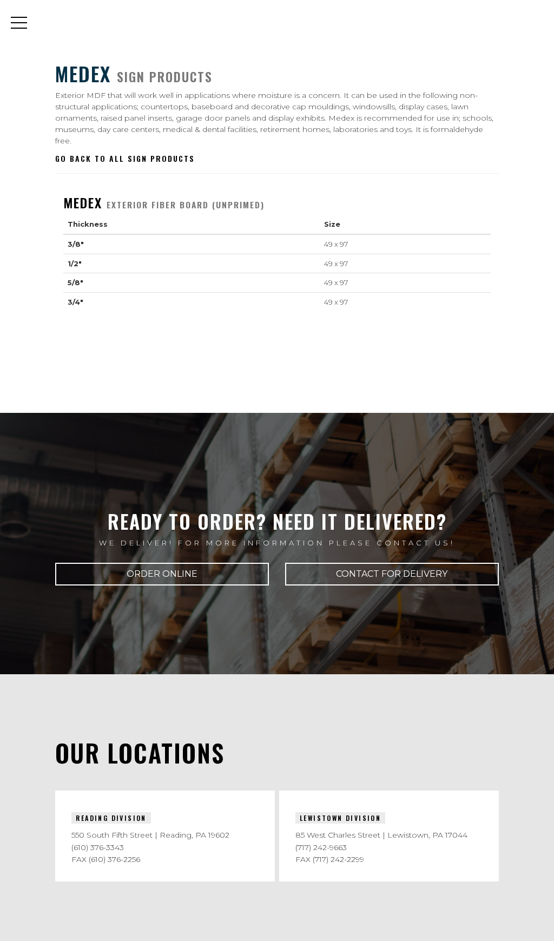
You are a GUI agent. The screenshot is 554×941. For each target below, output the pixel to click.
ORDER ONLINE (162, 574)
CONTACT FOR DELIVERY (391, 574)
